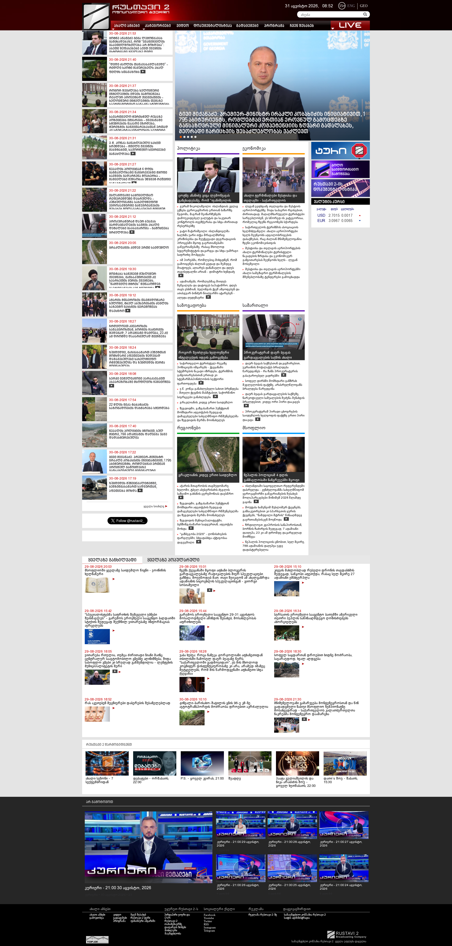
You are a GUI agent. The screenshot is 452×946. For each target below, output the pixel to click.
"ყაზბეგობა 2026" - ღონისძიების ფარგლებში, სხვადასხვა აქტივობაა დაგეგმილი (202, 538)
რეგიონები (189, 428)
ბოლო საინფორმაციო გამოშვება (345, 170)
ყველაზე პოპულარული (173, 560)
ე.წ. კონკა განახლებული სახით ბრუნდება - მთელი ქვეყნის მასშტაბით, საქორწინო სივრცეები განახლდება (208, 393)
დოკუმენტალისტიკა (213, 26)
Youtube (209, 918)
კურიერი (91, 895)
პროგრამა (274, 26)
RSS (206, 924)
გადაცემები (247, 26)
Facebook (210, 914)
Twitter (208, 921)
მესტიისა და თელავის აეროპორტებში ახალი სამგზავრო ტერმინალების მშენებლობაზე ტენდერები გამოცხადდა (271, 273)
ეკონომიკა (254, 148)
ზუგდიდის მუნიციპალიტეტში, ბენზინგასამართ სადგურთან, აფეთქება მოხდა (205, 525)
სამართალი (255, 305)
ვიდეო (183, 26)
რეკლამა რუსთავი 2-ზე (262, 915)
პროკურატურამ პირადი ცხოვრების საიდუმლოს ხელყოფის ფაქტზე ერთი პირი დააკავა (273, 416)
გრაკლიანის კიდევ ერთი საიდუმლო (206, 402)
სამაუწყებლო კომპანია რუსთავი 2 (305, 915)
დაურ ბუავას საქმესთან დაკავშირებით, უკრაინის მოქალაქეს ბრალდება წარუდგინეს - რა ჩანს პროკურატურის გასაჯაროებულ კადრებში (271, 369)
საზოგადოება (191, 305)
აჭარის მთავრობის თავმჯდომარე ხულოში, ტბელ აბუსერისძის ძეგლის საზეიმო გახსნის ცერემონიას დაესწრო (205, 490)
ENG (351, 6)
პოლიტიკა (188, 148)
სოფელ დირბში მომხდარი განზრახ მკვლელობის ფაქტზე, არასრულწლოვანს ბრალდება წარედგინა (272, 385)
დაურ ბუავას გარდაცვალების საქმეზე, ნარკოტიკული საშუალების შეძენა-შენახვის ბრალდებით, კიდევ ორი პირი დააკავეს (273, 398)
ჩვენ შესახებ (302, 26)
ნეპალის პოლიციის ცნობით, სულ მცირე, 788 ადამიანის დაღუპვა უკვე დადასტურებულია (273, 546)
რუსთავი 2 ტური (140, 918)
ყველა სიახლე (154, 506)
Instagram (210, 927)
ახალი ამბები (97, 915)
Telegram (209, 930)
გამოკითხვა (96, 918)
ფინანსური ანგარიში (143, 921)
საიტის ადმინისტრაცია (297, 918)
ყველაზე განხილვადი (112, 560)
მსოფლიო (253, 428)
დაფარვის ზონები (175, 927)
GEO (364, 6)
